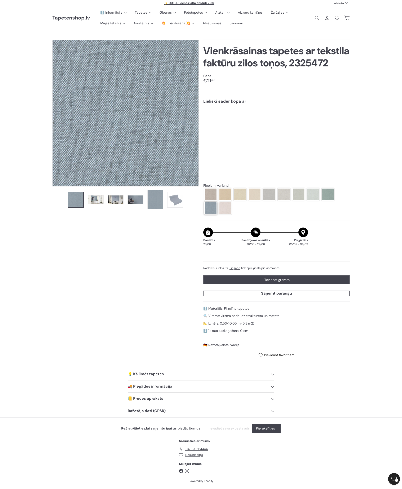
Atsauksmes (212, 23)
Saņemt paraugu (276, 293)
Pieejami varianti (216, 186)
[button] (210, 194)
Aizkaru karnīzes (250, 12)
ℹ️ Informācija (111, 12)
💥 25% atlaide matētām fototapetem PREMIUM (189, 3)
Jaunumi (236, 23)
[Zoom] (125, 113)
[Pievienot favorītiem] (344, 115)
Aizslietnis (142, 23)
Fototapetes (194, 12)
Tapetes (141, 12)
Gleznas (166, 12)
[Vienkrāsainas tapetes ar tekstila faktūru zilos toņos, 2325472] (276, 121)
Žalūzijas (278, 12)
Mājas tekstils (111, 23)
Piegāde (234, 268)
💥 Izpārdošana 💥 (176, 23)
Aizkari (220, 12)
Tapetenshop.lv (71, 18)
